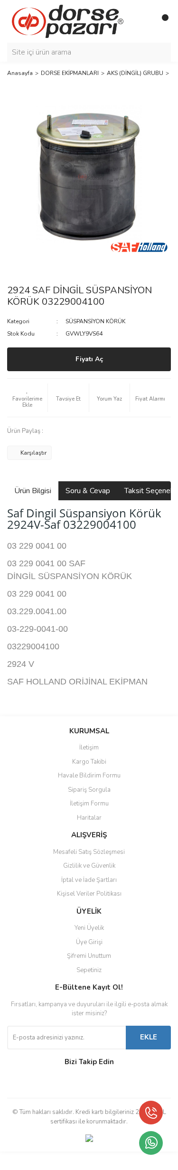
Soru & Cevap (88, 491)
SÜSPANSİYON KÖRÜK (95, 321)
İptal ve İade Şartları (89, 880)
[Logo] (67, 21)
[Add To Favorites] (27, 398)
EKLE (148, 1037)
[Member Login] (142, 21)
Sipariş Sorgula (89, 790)
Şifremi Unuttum (89, 956)
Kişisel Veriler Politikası (89, 893)
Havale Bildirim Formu (89, 775)
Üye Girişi (89, 942)
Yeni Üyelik (89, 928)
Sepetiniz (89, 970)
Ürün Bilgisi (32, 491)
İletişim (89, 747)
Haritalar (89, 818)
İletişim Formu (89, 803)
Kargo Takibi (89, 762)
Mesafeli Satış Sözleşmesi (89, 852)
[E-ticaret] (88, 1161)
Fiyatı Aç (89, 359)
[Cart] (161, 21)
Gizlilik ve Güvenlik (89, 865)
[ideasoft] (39, 1161)
